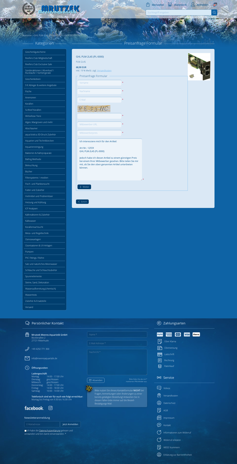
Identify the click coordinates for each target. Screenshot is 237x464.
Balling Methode (33, 159)
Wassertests (31, 294)
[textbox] (179, 12)
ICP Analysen (31, 208)
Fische (28, 91)
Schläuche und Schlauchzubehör (41, 270)
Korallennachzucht (34, 227)
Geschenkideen (33, 79)
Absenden (97, 380)
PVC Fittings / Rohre (34, 257)
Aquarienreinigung (34, 146)
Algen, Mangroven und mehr (39, 122)
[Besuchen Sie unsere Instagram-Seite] (48, 409)
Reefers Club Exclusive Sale (38, 64)
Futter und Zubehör (34, 190)
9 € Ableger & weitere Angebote (41, 85)
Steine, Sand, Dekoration (37, 282)
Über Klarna (170, 341)
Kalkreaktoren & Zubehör (37, 214)
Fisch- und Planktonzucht (37, 183)
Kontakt (167, 425)
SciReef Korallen (33, 109)
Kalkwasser (30, 220)
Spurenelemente (33, 276)
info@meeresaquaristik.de (44, 358)
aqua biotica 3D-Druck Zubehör (40, 134)
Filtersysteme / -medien (36, 177)
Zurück (83, 201)
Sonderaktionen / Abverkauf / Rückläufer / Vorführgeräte (39, 71)
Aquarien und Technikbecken (39, 140)
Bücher (28, 171)
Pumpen (29, 251)
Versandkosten (104, 70)
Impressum (168, 417)
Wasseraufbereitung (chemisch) (40, 288)
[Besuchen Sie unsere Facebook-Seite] (34, 409)
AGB (165, 410)
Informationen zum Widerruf (177, 432)
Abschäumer (31, 128)
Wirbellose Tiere (33, 116)
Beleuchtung (31, 165)
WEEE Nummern (171, 447)
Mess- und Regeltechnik (37, 233)
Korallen (29, 103)
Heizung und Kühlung (35, 202)
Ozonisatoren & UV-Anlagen (38, 245)
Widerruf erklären (172, 440)
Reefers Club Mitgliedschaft (38, 58)
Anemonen (30, 97)
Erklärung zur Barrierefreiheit (177, 454)
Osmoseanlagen (33, 239)
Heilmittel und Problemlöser (39, 196)
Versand (29, 307)
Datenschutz (169, 403)
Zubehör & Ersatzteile (35, 300)
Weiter (85, 186)
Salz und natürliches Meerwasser (41, 263)
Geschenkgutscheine (35, 51)
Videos (166, 388)
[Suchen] (214, 12)
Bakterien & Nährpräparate (38, 153)
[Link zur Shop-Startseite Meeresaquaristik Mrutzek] (50, 8)
